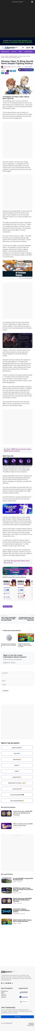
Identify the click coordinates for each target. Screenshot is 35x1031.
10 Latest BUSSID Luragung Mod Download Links (23, 879)
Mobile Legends (13, 56)
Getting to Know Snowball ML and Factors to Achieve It (8, 645)
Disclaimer (31, 1024)
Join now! (17, 1016)
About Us (3, 994)
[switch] (32, 48)
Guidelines (31, 1023)
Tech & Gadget (16, 913)
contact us (4, 995)
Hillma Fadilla (7, 66)
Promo (14, 903)
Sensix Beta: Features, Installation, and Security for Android (21, 910)
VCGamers (9, 1023)
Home (2, 56)
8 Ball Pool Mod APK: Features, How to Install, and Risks (25, 645)
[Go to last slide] (29, 630)
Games (7, 56)
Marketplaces (4, 991)
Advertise (3, 997)
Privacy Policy (30, 1025)
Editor (2, 992)
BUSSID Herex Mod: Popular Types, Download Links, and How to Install (23, 889)
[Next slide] (32, 630)
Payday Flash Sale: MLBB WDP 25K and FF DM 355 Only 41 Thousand (22, 813)
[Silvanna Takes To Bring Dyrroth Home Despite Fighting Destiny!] (11, 71)
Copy (6, 73)
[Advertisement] (17, 20)
